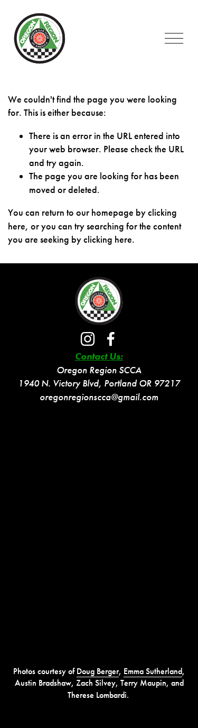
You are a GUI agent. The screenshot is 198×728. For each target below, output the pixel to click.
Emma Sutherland (153, 671)
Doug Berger (98, 671)
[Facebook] (110, 338)
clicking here (107, 239)
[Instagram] (87, 338)
